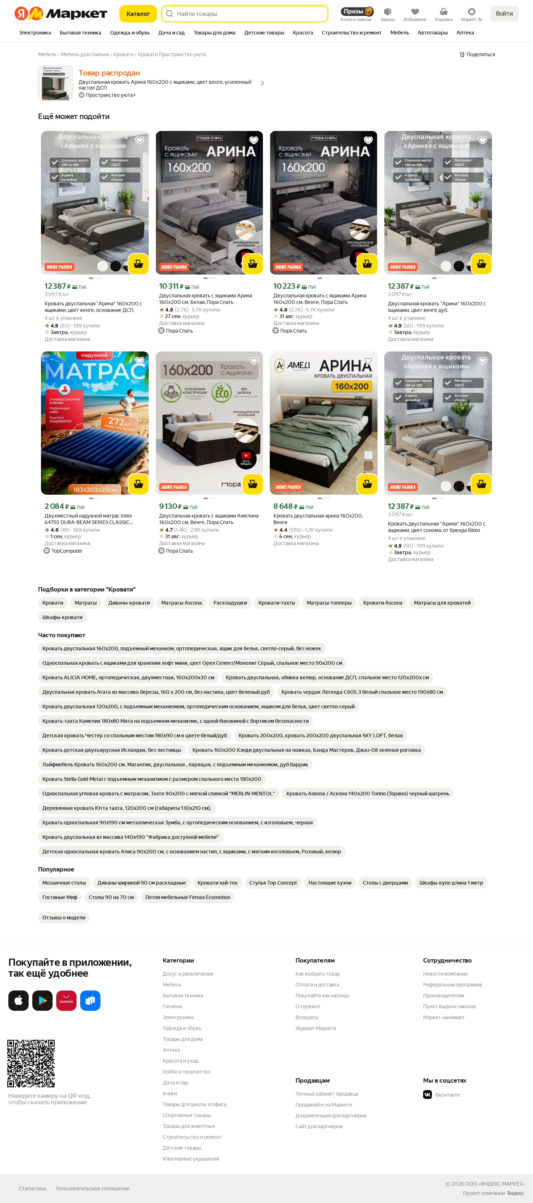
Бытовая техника (183, 995)
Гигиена (172, 1006)
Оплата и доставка (317, 985)
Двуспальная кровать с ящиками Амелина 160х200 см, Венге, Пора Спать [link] (209, 519)
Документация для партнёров (331, 1115)
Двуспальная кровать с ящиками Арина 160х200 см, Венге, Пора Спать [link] (319, 299)
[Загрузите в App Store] (18, 1009)
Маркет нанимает (444, 1017)
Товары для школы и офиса (194, 1104)
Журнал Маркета (316, 1028)
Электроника (178, 1017)
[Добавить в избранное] (140, 140)
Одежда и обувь (182, 1028)
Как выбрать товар (318, 974)
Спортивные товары (187, 1115)
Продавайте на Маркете (324, 1105)
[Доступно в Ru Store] (90, 1009)
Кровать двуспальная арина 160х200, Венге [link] (318, 519)
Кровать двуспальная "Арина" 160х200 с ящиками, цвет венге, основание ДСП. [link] (93, 307)
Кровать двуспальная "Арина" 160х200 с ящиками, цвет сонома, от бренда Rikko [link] (437, 527)
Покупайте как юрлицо (323, 995)
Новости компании (445, 974)
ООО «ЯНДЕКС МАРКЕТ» (494, 1184)
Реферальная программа (452, 985)
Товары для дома (183, 1039)
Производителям (443, 995)
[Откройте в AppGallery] (66, 1009)
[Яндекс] (515, 1193)
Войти (504, 13)
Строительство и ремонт (192, 1137)
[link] (52, 603)
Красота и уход (180, 1061)
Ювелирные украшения (191, 1159)
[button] (474, 1095)
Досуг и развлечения (188, 974)
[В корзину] (138, 264)
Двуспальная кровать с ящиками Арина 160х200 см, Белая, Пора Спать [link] (205, 299)
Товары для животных (189, 1126)
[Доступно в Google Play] (42, 1009)
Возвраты (307, 1017)
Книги (170, 1093)
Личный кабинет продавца (327, 1094)
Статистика (32, 1188)
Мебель (172, 985)
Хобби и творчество (187, 1072)
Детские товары (182, 1148)
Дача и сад (175, 1082)
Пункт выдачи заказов (449, 1006)
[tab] (35, 33)
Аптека (171, 1050)
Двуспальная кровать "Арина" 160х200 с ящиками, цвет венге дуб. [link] (437, 307)
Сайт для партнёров (319, 1126)
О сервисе (308, 1006)
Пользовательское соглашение (93, 1188)
